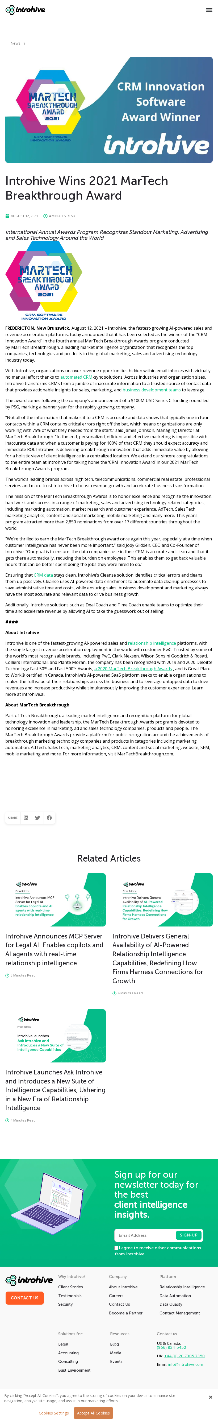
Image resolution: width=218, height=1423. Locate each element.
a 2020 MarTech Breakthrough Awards (133, 669)
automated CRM (76, 377)
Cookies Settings (54, 1413)
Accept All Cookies (93, 1413)
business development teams (152, 390)
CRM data (43, 575)
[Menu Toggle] (209, 9)
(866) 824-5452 (171, 1347)
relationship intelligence (152, 643)
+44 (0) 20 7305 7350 (184, 1356)
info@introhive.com (185, 1364)
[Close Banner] (210, 1397)
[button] (26, 818)
